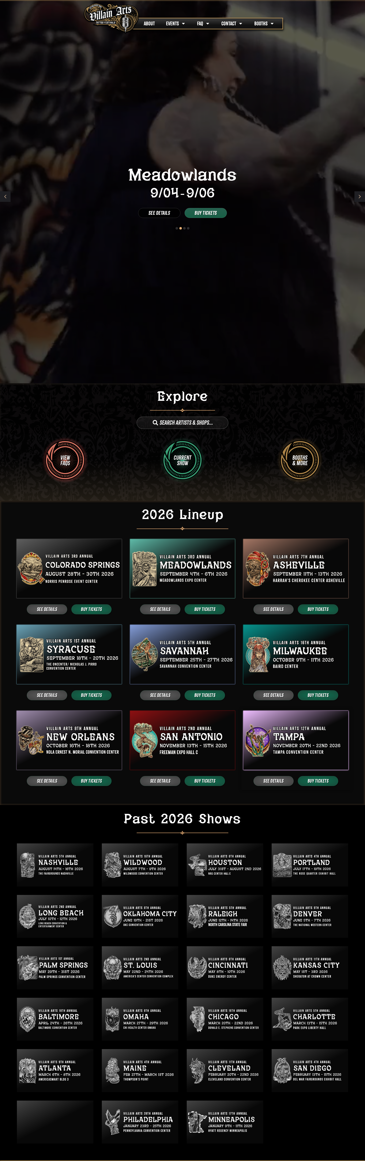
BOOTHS (261, 23)
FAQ (200, 23)
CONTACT (228, 23)
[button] (359, 196)
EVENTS (172, 23)
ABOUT (149, 23)
